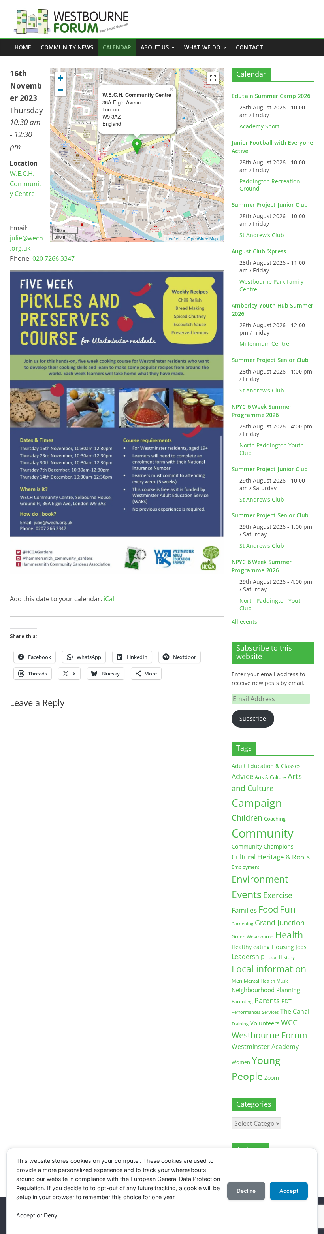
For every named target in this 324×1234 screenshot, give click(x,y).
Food (268, 909)
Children (247, 817)
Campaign (257, 802)
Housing (282, 947)
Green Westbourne (252, 937)
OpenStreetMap (202, 238)
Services (270, 1012)
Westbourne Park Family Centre (271, 285)
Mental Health (259, 980)
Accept (288, 1190)
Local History (280, 957)
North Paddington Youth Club (271, 449)
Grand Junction (280, 922)
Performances (246, 1012)
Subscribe (252, 718)
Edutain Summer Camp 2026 (271, 96)
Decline (246, 1190)
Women (241, 1062)
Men (237, 980)
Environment (260, 878)
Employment (245, 867)
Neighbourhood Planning (266, 990)
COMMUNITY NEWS (67, 47)
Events (247, 894)
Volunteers (264, 1023)
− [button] (60, 90)
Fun (288, 909)
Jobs (301, 947)
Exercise (277, 895)
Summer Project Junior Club (270, 204)
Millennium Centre (264, 343)
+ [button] (60, 78)
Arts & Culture (270, 777)
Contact (249, 47)
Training (240, 1023)
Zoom (271, 1077)
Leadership (248, 956)
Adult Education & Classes (266, 766)
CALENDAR (117, 47)
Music (282, 981)
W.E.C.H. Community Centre (25, 183)
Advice (242, 776)
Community (263, 833)
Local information (269, 968)
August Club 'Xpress (259, 251)
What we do (202, 47)
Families (244, 910)
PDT (286, 1001)
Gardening (242, 923)
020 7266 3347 (53, 258)
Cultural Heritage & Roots (271, 856)
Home (23, 47)
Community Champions (263, 846)
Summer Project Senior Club (270, 360)
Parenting (242, 1001)
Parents (267, 1000)
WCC (289, 1022)
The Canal (294, 1011)
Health (289, 935)
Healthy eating (251, 947)
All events (244, 621)
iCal (109, 598)
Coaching (275, 818)
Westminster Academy (265, 1046)
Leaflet (172, 238)
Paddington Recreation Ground (269, 184)
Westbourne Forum (269, 1035)
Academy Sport (259, 126)
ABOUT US (155, 47)
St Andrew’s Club (261, 235)
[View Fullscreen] (213, 78)
